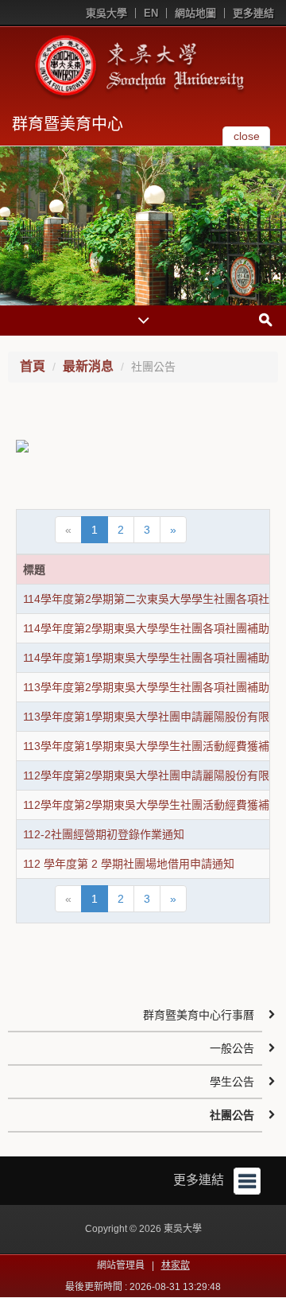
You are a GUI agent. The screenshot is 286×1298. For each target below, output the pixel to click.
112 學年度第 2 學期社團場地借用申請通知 (128, 863)
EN (151, 13)
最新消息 (88, 366)
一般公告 (232, 1048)
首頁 (32, 366)
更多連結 (253, 13)
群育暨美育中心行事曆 (198, 1014)
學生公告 (232, 1081)
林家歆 (175, 1265)
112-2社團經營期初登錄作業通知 (103, 834)
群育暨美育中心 (67, 124)
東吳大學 (106, 13)
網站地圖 (195, 13)
